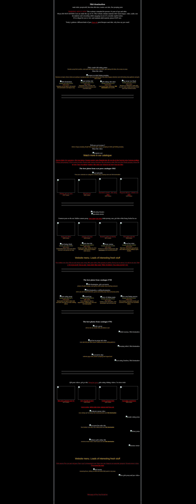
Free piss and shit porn (70, 463)
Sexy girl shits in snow (87, 401)
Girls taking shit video (95, 218)
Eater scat (81, 463)
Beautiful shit (103, 160)
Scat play (98, 162)
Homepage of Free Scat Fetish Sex (97, 494)
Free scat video (118, 164)
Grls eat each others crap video (78, 262)
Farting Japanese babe (108, 401)
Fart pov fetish (60, 160)
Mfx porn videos (92, 262)
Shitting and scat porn (66, 193)
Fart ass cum (82, 265)
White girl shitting (107, 265)
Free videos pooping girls (120, 265)
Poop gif (94, 22)
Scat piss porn (123, 160)
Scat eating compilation (129, 401)
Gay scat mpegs (69, 160)
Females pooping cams (91, 160)
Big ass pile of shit (113, 160)
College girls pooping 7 (62, 162)
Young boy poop (93, 382)
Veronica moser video (132, 463)
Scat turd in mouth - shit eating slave (108, 193)
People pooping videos (130, 162)
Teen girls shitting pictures (84, 164)
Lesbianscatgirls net (90, 463)
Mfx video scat (97, 164)
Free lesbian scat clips (62, 262)
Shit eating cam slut (129, 236)
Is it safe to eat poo (130, 262)
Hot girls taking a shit (108, 162)
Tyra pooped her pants (97, 465)
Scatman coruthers (133, 160)
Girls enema (59, 463)
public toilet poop (95, 407)
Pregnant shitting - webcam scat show (129, 193)
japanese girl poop (87, 236)
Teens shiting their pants (94, 265)
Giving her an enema (118, 262)
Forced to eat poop (108, 164)
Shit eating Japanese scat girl (66, 401)
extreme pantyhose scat (107, 407)
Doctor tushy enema (89, 162)
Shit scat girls (119, 162)
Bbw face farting (80, 160)
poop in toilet (85, 407)
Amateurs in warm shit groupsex (115, 463)
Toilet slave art (101, 463)
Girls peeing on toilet (76, 162)
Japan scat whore (66, 236)
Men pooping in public (104, 262)
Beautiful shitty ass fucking (108, 236)
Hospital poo (87, 193)
